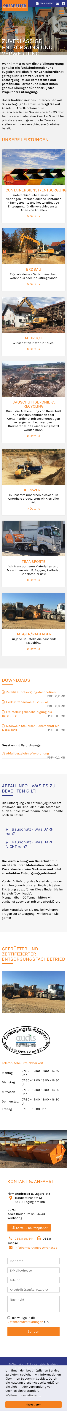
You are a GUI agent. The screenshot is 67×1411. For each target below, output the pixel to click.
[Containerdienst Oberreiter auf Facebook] (63, 3)
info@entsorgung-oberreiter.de (36, 1247)
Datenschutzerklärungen (25, 1322)
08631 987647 (46, 3)
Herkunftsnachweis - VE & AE (27, 702)
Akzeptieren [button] (33, 1404)
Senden (33, 1331)
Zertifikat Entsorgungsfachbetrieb (30, 692)
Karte (31, 1228)
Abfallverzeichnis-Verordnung (27, 753)
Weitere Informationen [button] (22, 1395)
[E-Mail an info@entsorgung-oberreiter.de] (57, 3)
